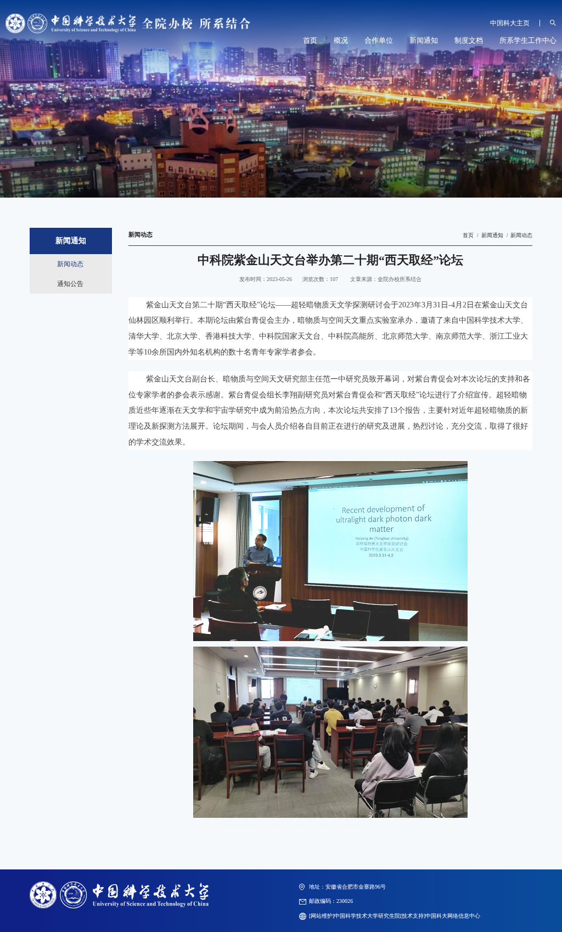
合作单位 (378, 40)
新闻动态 (521, 235)
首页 (310, 40)
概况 (341, 40)
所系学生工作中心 (528, 40)
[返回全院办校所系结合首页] (127, 16)
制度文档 (468, 40)
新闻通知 (423, 40)
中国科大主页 (510, 23)
